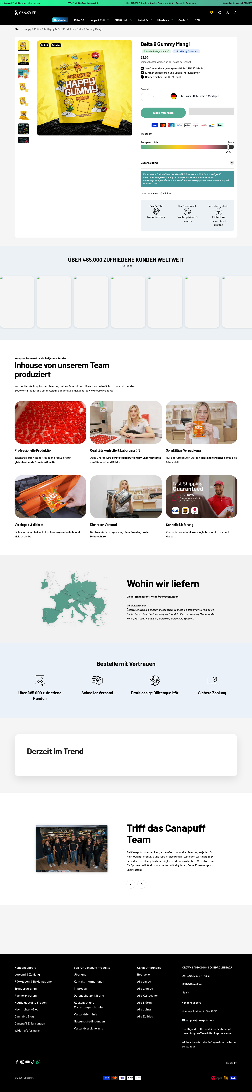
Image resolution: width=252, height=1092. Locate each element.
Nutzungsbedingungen (89, 1021)
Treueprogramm (26, 988)
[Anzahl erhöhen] (162, 97)
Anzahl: (145, 89)
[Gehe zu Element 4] (23, 88)
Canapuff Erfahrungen (30, 1023)
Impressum (81, 988)
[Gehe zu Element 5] (23, 102)
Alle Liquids (145, 988)
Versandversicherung (88, 1028)
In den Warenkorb (163, 112)
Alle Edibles (145, 1016)
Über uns (80, 974)
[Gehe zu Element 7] (23, 129)
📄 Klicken (165, 193)
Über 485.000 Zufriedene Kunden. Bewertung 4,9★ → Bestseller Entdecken (161, 3)
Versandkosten (149, 61)
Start (18, 29)
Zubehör (143, 20)
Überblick (163, 20)
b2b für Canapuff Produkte (92, 967)
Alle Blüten (144, 1002)
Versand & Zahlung (27, 974)
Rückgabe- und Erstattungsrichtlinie (88, 1005)
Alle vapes (144, 981)
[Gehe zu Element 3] (23, 74)
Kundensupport (25, 967)
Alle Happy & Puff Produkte (58, 29)
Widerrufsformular (27, 1030)
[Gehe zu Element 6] (23, 116)
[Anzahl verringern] (146, 97)
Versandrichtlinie (85, 1014)
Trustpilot (146, 133)
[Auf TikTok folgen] (33, 1062)
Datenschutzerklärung (89, 995)
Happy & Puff (97, 20)
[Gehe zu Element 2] (23, 60)
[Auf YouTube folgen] (27, 1062)
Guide (181, 20)
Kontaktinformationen (89, 981)
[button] (211, 111)
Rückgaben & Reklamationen (34, 981)
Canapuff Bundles (149, 967)
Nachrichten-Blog (27, 1009)
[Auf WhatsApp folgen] (38, 1062)
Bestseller (60, 20)
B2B (197, 20)
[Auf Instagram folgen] (22, 1062)
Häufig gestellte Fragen (31, 1002)
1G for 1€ (79, 20)
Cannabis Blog (24, 1016)
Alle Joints (144, 1009)
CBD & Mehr (122, 20)
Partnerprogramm (27, 995)
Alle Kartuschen (148, 995)
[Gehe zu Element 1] (23, 46)
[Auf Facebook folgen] (17, 1062)
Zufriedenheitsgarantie (155, 51)
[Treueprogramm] (212, 13)
